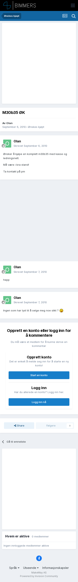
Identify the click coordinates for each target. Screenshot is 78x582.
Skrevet (30, 145)
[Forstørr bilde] (61, 310)
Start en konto (39, 375)
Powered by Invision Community (39, 576)
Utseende (30, 567)
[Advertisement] (39, 63)
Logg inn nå (39, 402)
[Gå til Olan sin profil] (7, 144)
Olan (9, 123)
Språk (13, 567)
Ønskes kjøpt (36, 126)
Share (20, 425)
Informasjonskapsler (55, 567)
